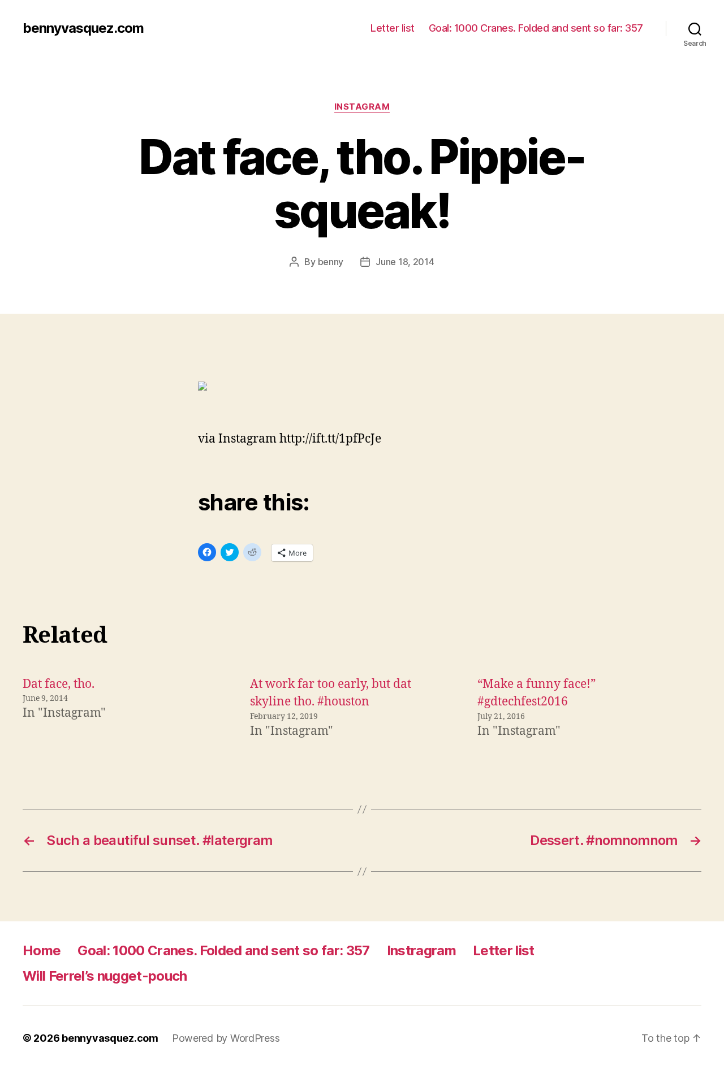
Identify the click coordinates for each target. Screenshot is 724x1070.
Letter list (392, 28)
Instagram (362, 107)
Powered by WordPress (226, 1038)
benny (331, 261)
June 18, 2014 (405, 261)
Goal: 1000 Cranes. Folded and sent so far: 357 (536, 28)
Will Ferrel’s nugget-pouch (105, 976)
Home (42, 950)
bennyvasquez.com (83, 28)
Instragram (421, 950)
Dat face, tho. (58, 684)
